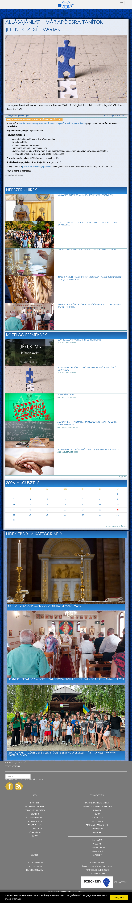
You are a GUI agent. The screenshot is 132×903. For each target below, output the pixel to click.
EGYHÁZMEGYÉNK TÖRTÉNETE (97, 803)
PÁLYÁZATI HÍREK (35, 825)
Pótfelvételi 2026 (65, 394)
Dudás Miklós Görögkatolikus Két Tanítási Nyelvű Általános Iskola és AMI (52, 123)
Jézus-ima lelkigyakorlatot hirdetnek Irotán (79, 340)
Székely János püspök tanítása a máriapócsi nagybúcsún (85, 195)
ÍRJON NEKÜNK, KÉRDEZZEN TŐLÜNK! (97, 866)
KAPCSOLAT (97, 855)
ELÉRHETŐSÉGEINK (97, 863)
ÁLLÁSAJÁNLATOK (35, 821)
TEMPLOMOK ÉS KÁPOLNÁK (97, 825)
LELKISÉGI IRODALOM (34, 870)
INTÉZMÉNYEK (97, 818)
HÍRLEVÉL (34, 836)
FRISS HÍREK (34, 803)
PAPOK (97, 814)
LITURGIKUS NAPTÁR (35, 863)
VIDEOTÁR (97, 844)
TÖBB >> (122, 476)
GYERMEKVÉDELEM (97, 874)
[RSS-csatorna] (19, 786)
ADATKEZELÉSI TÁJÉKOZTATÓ (97, 870)
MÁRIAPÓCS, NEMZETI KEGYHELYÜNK (97, 807)
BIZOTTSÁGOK (97, 821)
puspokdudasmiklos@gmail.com (37, 167)
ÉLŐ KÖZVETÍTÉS (97, 851)
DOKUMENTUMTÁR (97, 848)
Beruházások (120, 882)
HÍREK (26, 762)
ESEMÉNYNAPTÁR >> (116, 526)
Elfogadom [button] (119, 897)
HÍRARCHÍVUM (34, 832)
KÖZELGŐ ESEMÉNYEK (35, 818)
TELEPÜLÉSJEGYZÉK (97, 829)
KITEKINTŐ (35, 814)
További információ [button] (12, 899)
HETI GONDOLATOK (35, 866)
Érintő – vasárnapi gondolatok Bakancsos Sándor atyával (86, 249)
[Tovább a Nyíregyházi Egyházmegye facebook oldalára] (9, 786)
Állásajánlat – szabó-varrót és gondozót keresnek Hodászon (88, 449)
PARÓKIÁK (97, 810)
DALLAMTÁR (97, 840)
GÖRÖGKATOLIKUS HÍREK (35, 810)
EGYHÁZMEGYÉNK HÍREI (34, 807)
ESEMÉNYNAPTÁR (35, 829)
